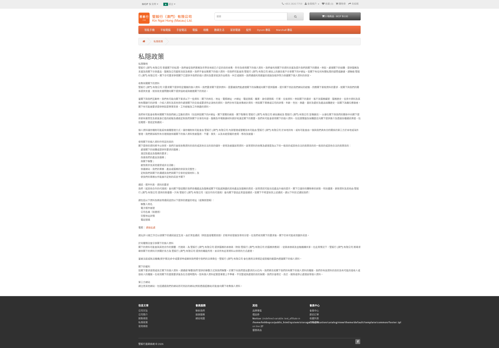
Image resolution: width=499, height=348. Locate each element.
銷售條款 (143, 318)
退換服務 (200, 314)
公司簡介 (143, 314)
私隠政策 (158, 41)
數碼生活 (219, 30)
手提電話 (181, 30)
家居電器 (235, 30)
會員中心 (314, 310)
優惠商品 (257, 330)
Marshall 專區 (284, 30)
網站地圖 (200, 318)
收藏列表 (314, 318)
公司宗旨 (143, 310)
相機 (205, 30)
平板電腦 (165, 30)
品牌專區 (257, 310)
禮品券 (255, 314)
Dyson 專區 (263, 30)
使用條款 (143, 326)
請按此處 (150, 227)
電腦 (194, 30)
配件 (248, 30)
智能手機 (149, 30)
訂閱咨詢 (314, 322)
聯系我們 (200, 310)
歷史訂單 (314, 314)
